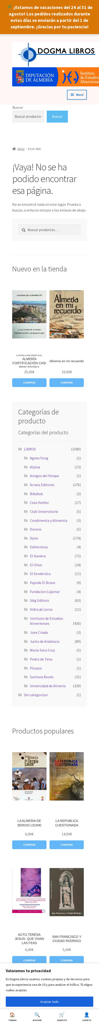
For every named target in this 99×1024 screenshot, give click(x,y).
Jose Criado (39, 632)
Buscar (17, 107)
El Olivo (36, 565)
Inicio (21, 149)
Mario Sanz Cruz (42, 650)
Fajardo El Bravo (42, 582)
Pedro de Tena (41, 659)
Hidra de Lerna (41, 609)
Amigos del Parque (44, 475)
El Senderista (40, 573)
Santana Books (42, 677)
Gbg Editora (39, 600)
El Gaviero (38, 556)
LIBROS (30, 449)
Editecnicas (39, 547)
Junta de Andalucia (44, 641)
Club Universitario (44, 511)
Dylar (34, 538)
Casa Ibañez (39, 502)
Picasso (36, 668)
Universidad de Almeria (48, 686)
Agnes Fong (39, 458)
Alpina (35, 467)
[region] (49, 993)
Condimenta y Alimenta (48, 520)
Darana (35, 529)
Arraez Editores (42, 484)
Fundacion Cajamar (45, 591)
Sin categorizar (36, 694)
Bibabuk (36, 493)
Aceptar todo (49, 1002)
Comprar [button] (29, 382)
